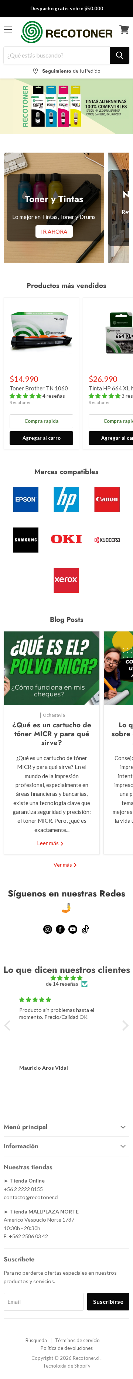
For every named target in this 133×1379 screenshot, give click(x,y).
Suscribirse (108, 1301)
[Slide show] (66, 106)
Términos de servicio (77, 1340)
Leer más (48, 843)
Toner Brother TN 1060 (39, 388)
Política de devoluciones (67, 1348)
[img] (66, 978)
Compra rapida (41, 421)
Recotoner (20, 402)
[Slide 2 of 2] (66, 106)
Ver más (63, 864)
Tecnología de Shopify (67, 1366)
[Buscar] (119, 55)
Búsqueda (36, 1340)
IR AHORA (54, 231)
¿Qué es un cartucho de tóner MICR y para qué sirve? (51, 734)
